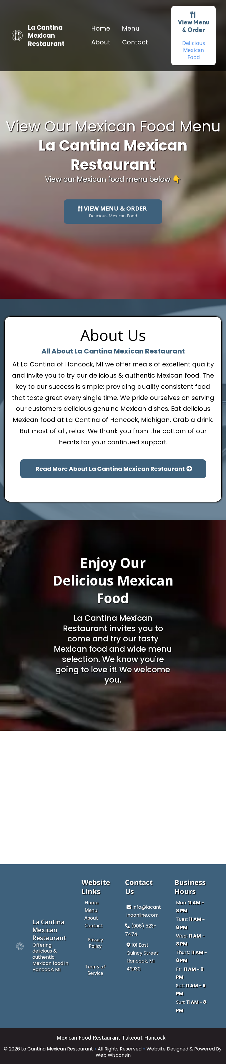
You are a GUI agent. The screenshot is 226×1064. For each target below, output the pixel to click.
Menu (130, 28)
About (100, 42)
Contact (135, 42)
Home (100, 28)
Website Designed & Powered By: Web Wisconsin (159, 1051)
